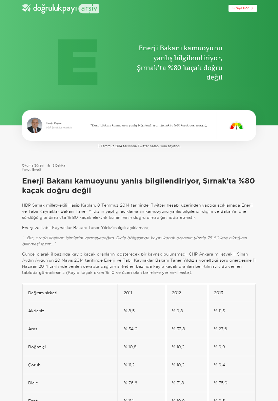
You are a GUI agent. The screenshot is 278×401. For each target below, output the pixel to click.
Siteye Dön (241, 8)
